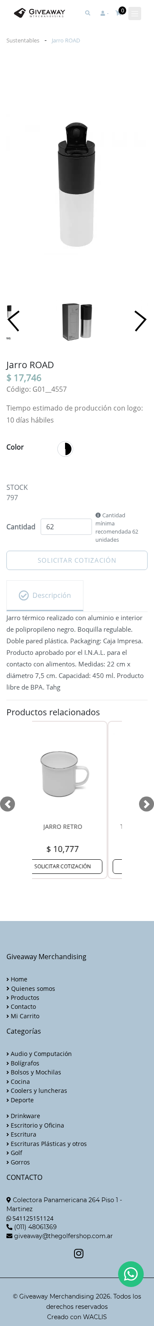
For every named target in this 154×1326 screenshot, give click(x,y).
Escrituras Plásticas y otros (48, 1144)
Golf (15, 1153)
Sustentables (22, 40)
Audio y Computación (40, 1054)
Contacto (22, 1006)
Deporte (21, 1100)
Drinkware (24, 1116)
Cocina (19, 1081)
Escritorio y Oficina (36, 1125)
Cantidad (21, 526)
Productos (24, 997)
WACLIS (95, 1317)
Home (18, 979)
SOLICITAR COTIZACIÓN (77, 560)
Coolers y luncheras (38, 1090)
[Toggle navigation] (134, 14)
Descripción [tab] (52, 595)
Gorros (19, 1162)
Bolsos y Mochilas (35, 1072)
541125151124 (32, 1218)
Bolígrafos (24, 1063)
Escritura (22, 1134)
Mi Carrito (24, 1016)
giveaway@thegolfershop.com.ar (63, 1236)
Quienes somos (32, 988)
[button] (105, 13)
